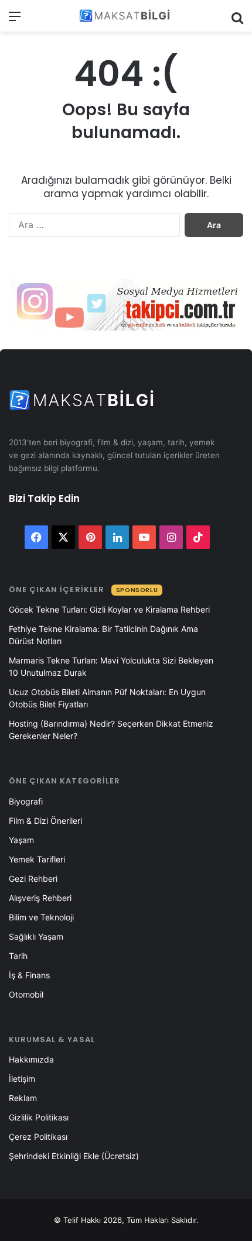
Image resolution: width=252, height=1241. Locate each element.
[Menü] (15, 20)
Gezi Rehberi (33, 879)
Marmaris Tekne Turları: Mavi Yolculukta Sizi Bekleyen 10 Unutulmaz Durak (111, 666)
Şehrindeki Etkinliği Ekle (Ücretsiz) (74, 1156)
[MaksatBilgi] (126, 15)
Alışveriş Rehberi (40, 898)
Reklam (23, 1098)
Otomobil (26, 994)
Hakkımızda (31, 1059)
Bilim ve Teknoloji (41, 917)
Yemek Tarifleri (37, 859)
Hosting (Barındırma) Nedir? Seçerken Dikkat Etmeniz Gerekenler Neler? (111, 730)
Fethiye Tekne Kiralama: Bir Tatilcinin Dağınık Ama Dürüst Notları (103, 635)
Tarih (18, 956)
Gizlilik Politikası (39, 1117)
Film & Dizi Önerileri (45, 821)
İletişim (22, 1079)
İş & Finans (29, 975)
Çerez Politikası (38, 1137)
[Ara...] (237, 20)
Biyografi (26, 801)
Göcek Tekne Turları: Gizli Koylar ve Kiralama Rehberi (109, 609)
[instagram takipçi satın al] (126, 303)
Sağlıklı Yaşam (36, 936)
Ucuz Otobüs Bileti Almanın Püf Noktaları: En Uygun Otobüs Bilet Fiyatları (107, 698)
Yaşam (21, 840)
